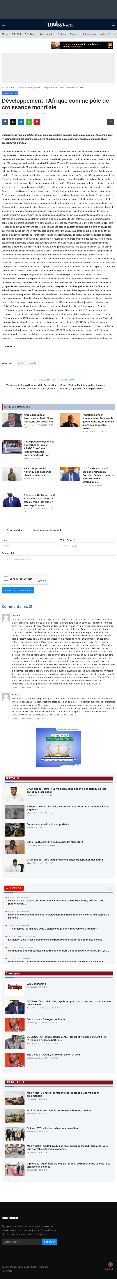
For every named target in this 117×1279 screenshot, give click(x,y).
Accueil (5, 87)
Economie (75, 34)
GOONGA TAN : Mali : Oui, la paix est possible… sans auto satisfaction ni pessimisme (69, 1003)
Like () (43, 687)
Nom (4, 540)
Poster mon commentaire (18, 590)
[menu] (4, 24)
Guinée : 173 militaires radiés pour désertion (52, 1128)
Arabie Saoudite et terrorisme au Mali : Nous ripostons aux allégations (38, 418)
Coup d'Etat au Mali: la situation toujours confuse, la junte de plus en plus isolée (82, 387)
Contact (109, 1268)
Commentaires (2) (18, 606)
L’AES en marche (36, 983)
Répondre (28, 687)
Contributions (17, 87)
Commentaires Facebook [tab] (47, 530)
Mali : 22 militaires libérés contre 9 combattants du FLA (59, 1110)
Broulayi (16, 694)
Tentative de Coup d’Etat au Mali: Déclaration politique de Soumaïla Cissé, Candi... (31, 387)
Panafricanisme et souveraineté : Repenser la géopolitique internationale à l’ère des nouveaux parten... (98, 421)
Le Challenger (32, 1022)
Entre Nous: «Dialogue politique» (46, 1019)
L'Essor (85, 432)
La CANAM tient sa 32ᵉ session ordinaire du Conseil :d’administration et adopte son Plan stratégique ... (98, 475)
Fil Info (5, 34)
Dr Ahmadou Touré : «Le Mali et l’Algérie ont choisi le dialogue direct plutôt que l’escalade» (66, 790)
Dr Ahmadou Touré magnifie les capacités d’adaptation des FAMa (65, 859)
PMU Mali (16, 34)
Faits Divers (31, 34)
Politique (62, 34)
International (89, 34)
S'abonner (49, 1241)
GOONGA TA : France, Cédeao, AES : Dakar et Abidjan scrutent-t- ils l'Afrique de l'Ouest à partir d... (66, 1038)
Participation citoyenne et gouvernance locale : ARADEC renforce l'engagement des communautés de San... (39, 448)
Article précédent (47, 379)
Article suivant (68, 379)
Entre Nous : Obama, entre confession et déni (53, 1054)
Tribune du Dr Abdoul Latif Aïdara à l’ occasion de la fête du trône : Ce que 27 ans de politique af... (39, 500)
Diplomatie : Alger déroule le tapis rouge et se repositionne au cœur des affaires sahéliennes (68, 1165)
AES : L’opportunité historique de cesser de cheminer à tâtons (37, 472)
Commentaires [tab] (14, 530)
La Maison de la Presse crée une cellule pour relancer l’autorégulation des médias (55, 939)
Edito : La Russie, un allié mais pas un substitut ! (55, 841)
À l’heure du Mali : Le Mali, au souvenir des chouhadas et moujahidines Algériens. (68, 808)
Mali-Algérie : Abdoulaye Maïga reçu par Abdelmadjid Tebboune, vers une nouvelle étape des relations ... (67, 1147)
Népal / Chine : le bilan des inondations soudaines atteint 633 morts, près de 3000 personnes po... (56, 902)
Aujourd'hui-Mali (30, 425)
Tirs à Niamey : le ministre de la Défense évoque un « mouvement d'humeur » (53, 928)
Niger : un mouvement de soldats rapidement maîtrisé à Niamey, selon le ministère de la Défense (59, 916)
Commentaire (9, 553)
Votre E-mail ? (67, 540)
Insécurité (105, 34)
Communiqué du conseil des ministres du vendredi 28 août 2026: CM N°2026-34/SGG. (59, 950)
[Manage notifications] (110, 1264)
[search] (113, 24)
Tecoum (16, 615)
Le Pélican (31, 845)
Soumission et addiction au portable (48, 824)
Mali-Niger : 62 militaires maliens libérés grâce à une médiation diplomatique (63, 1094)
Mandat (21, 363)
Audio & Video (47, 34)
